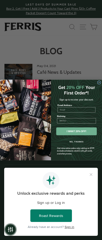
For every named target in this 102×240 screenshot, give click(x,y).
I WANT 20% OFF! (77, 131)
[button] (10, 229)
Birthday (61, 116)
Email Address (65, 105)
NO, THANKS (77, 142)
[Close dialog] (99, 82)
